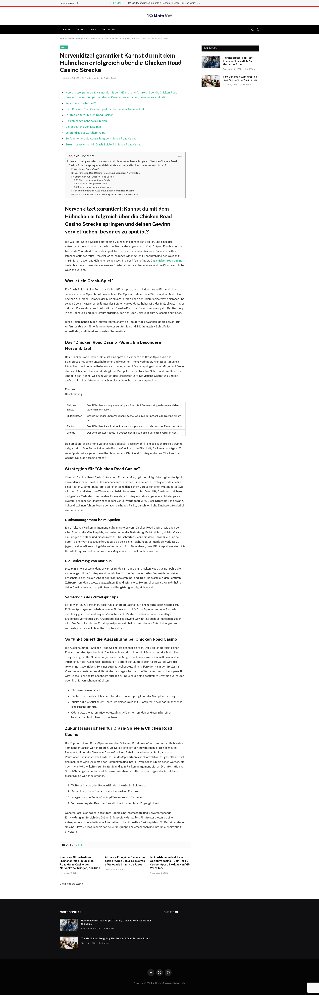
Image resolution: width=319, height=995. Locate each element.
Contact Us (108, 29)
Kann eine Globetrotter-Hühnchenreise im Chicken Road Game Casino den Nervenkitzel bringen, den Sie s (80, 863)
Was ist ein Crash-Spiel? (80, 103)
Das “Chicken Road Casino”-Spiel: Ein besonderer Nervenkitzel (104, 109)
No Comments (92, 78)
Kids (93, 29)
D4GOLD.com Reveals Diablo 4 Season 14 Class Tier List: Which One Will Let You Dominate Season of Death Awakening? (165, 3)
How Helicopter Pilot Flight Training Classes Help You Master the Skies (238, 61)
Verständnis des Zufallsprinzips (85, 132)
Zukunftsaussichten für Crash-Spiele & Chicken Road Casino (103, 144)
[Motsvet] (159, 16)
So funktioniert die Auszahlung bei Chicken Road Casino (101, 138)
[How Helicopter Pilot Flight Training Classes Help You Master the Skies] (211, 62)
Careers (80, 29)
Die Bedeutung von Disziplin (83, 126)
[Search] (252, 29)
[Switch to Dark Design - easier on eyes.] (257, 29)
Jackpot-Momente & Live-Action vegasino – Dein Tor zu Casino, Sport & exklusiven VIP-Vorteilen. (170, 863)
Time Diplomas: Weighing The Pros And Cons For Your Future (240, 78)
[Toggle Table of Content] (178, 156)
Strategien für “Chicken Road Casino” (89, 115)
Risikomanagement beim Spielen (86, 121)
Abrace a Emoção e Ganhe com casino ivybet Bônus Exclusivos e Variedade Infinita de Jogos (125, 861)
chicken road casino (169, 260)
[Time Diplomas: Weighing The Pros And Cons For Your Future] (211, 81)
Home (66, 29)
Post (64, 47)
